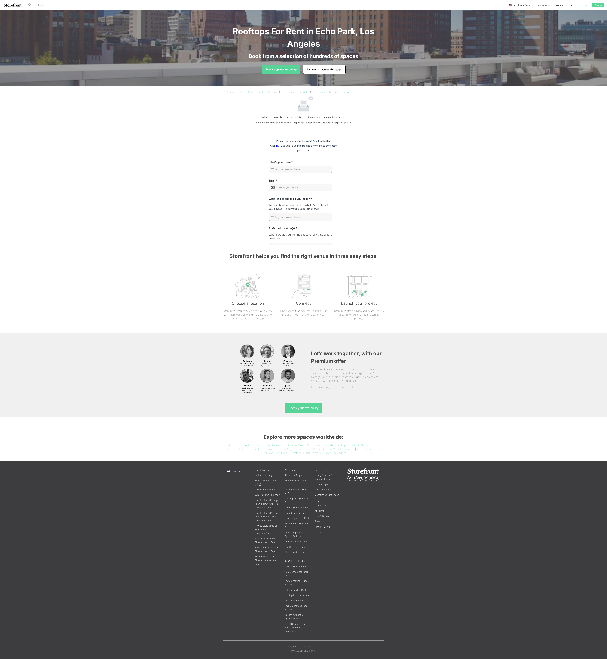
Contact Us (320, 505)
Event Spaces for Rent (296, 566)
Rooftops (273, 92)
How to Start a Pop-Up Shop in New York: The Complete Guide (266, 504)
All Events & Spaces (295, 475)
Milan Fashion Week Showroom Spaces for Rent (266, 560)
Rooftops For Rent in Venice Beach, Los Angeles (318, 452)
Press (317, 521)
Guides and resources (266, 489)
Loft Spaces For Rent (295, 590)
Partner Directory (263, 475)
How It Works (262, 470)
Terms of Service (323, 526)
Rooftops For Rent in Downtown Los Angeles (308, 445)
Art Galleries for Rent (295, 561)
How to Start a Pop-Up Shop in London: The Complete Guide (266, 517)
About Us (319, 510)
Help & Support (322, 516)
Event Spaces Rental (253, 92)
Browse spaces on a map (281, 69)
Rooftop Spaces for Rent (297, 595)
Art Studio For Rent (294, 600)
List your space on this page (324, 69)
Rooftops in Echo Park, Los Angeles (333, 92)
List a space (321, 470)
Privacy (318, 532)
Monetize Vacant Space (327, 494)
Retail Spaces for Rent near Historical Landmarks (296, 628)
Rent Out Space (323, 489)
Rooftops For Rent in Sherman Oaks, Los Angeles (326, 449)
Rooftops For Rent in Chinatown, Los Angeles (254, 445)
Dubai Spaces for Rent (296, 541)
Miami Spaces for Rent (296, 507)
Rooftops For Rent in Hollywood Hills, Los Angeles (267, 449)
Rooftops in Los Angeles (295, 92)
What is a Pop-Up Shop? (267, 494)
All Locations (291, 470)
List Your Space (322, 484)
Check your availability (303, 408)
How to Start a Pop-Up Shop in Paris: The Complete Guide (266, 529)
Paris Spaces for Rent (296, 513)
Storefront (232, 92)
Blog (317, 500)
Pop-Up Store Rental (295, 547)
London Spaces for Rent (297, 518)
